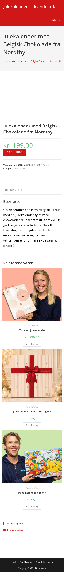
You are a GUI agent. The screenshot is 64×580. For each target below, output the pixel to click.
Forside (13, 562)
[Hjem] (4, 61)
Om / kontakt (26, 562)
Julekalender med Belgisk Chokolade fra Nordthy (37, 61)
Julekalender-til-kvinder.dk (29, 6)
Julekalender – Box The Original (32, 411)
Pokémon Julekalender (32, 492)
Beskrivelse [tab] (14, 190)
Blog (38, 562)
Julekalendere (21, 168)
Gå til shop (14, 152)
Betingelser (48, 562)
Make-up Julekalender (32, 330)
